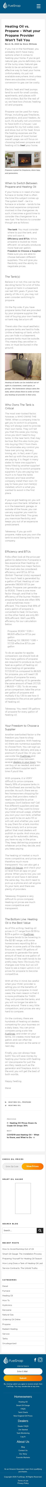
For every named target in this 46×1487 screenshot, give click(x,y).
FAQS (23, 1409)
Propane (26, 1102)
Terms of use (23, 1481)
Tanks (5, 1339)
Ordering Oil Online (11, 1319)
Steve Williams (30, 44)
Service (5, 1334)
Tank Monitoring (23, 1433)
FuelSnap (25, 756)
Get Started (23, 1430)
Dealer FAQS (23, 1426)
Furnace (6, 1291)
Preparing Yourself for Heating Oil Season (22, 1259)
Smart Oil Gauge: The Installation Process (22, 1254)
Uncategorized (9, 1343)
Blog (23, 1447)
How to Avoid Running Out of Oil (18, 1249)
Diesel (5, 1286)
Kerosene (6, 1310)
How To (6, 1300)
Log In (23, 1437)
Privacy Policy (23, 1483)
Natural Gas (8, 1315)
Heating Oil (14, 1102)
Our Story (23, 1454)
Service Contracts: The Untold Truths (19, 1268)
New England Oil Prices (23, 1416)
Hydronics (7, 1305)
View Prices (32, 1166)
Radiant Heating (10, 1329)
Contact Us (23, 1450)
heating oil (14, 1105)
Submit (23, 1378)
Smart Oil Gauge (14, 868)
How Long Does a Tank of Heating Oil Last (22, 1263)
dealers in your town (24, 762)
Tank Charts (23, 1412)
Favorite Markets (23, 1457)
